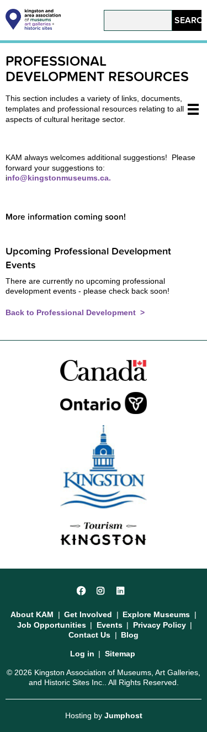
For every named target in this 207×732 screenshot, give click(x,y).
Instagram (102, 589)
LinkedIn (121, 589)
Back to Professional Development (72, 312)
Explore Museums (156, 614)
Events (110, 624)
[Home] (33, 27)
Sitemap (120, 653)
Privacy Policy (159, 624)
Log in (82, 653)
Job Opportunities (51, 624)
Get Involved (88, 614)
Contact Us (89, 634)
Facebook (82, 589)
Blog (130, 634)
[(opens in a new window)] (103, 369)
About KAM (32, 614)
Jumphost (123, 715)
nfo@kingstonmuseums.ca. (59, 177)
